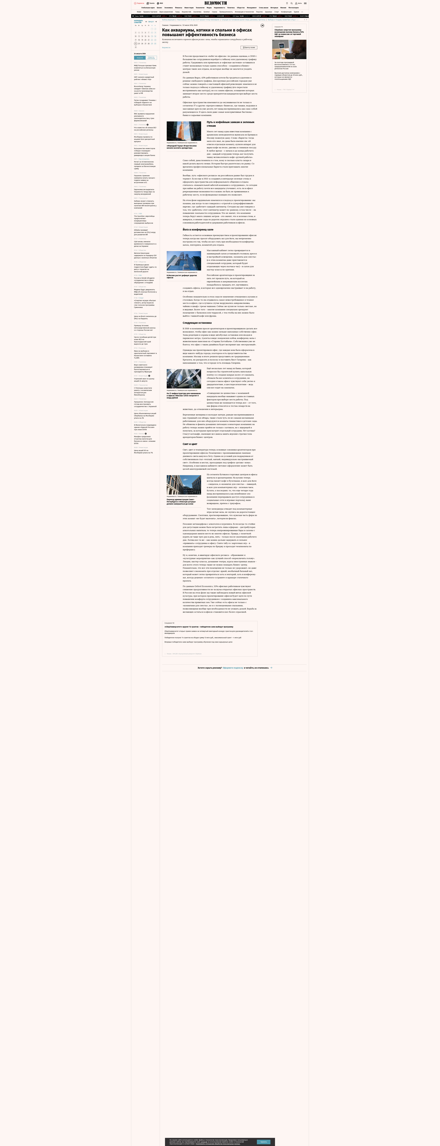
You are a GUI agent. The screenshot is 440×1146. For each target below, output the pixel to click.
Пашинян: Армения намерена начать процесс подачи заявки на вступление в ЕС (144, 179)
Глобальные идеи (148, 8)
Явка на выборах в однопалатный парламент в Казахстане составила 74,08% (145, 354)
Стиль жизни (263, 8)
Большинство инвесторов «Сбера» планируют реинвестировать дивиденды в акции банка (144, 151)
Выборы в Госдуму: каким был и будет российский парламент (291, 20)
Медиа (209, 8)
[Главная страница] (215, 3)
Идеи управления (166, 12)
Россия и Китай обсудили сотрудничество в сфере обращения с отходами (144, 280)
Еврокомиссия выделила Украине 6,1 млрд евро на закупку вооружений (144, 191)
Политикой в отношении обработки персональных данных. (218, 1144)
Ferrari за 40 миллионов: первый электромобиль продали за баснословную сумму (145, 165)
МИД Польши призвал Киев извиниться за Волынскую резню (145, 67)
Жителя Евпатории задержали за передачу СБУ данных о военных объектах (145, 255)
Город (177, 12)
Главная (165, 25)
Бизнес (159, 8)
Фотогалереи (294, 8)
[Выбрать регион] (287, 3)
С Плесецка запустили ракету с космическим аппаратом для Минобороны (143, 391)
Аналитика (197, 12)
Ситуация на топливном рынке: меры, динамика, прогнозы (243, 20)
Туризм (296, 12)
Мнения (283, 8)
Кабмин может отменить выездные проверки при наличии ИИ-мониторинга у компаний (145, 204)
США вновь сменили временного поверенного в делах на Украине (145, 244)
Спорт (276, 12)
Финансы (178, 8)
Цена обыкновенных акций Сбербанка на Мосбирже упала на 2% (145, 415)
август (151, 22)
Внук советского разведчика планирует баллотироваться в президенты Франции (143, 368)
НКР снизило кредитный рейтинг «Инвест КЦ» (144, 78)
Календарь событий (138, 21)
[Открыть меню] (305, 3)
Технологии (200, 8)
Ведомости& (186, 12)
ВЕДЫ (139, 12)
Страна (214, 12)
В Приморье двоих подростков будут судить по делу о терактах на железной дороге (145, 268)
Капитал (207, 12)
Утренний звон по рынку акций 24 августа (144, 380)
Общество (241, 8)
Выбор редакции (168, 20)
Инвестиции (189, 8)
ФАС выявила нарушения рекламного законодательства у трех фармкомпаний (144, 117)
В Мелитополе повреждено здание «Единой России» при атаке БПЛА (145, 427)
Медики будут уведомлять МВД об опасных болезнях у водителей (145, 292)
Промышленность (226, 12)
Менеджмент (252, 8)
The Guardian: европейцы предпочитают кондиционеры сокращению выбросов (144, 219)
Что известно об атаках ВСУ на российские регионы (145, 129)
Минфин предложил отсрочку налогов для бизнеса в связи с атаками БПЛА (144, 440)
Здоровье (268, 12)
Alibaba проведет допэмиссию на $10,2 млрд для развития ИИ (144, 232)
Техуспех (259, 12)
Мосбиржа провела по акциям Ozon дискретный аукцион (144, 139)
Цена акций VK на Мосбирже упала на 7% (143, 451)
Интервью (274, 8)
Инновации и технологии (244, 12)
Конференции (286, 12)
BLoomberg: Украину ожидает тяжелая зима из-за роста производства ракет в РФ (145, 89)
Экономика (168, 8)
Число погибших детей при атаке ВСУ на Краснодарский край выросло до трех (145, 340)
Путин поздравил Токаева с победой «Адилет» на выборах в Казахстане (145, 102)
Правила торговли (150, 12)
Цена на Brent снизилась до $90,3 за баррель (145, 317)
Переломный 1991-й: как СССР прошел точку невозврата (198, 20)
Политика (231, 8)
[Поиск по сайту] (291, 3)
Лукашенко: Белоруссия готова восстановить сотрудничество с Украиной (145, 404)
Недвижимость (219, 8)
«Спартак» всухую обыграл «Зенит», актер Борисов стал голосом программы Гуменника (145, 303)
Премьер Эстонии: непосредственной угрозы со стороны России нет (144, 328)
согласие (204, 1142)
